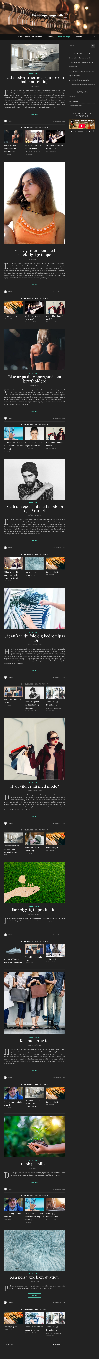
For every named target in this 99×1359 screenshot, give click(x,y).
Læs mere (35, 114)
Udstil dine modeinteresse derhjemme (82, 84)
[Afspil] (72, 131)
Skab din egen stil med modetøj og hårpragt (34, 508)
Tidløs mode (51, 959)
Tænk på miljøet (34, 1163)
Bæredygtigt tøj (10, 316)
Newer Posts (58, 1344)
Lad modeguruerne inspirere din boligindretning (34, 79)
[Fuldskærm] (93, 131)
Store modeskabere (33, 37)
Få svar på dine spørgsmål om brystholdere (10, 148)
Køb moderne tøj (35, 1040)
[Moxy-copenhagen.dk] (49, 15)
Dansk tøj (50, 37)
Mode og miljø (64, 37)
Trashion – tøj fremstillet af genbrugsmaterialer (54, 705)
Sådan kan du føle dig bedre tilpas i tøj (34, 638)
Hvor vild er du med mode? (34, 786)
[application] (82, 126)
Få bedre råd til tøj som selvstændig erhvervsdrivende (33, 148)
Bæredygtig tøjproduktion (35, 909)
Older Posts (10, 1344)
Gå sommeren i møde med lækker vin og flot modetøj (13, 445)
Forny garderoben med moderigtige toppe (34, 252)
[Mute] (89, 131)
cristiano (10, 121)
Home (19, 37)
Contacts (77, 37)
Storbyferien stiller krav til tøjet (79, 58)
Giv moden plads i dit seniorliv (79, 80)
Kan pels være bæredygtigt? (34, 1277)
